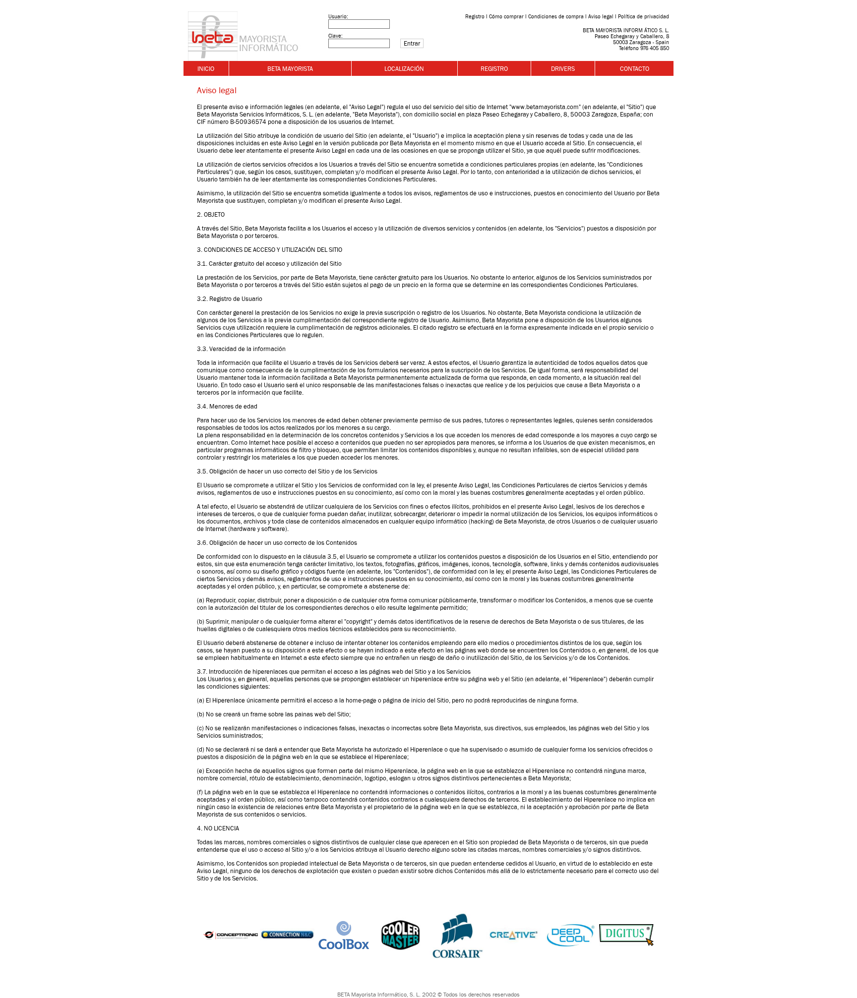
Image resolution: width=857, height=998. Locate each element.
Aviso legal (600, 16)
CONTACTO (634, 68)
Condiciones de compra (556, 16)
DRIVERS (563, 68)
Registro (475, 16)
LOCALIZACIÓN (404, 68)
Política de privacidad (643, 16)
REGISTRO (494, 68)
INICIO (205, 68)
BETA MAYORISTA (290, 68)
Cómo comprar (506, 16)
